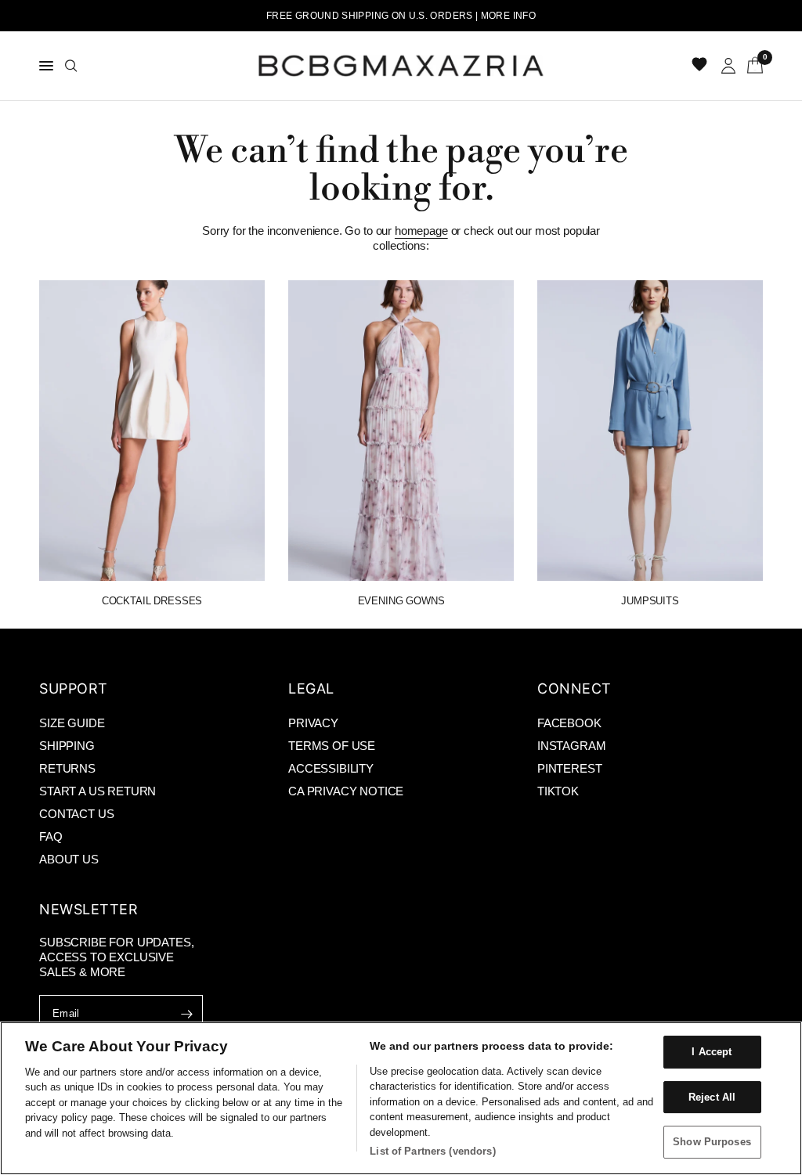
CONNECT (574, 688)
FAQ (51, 836)
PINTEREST (569, 768)
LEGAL (311, 688)
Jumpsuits (650, 601)
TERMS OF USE (331, 745)
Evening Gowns (401, 601)
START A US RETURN (97, 791)
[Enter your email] (187, 1014)
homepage (421, 230)
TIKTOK (558, 791)
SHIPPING (67, 745)
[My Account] (728, 65)
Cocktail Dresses (152, 601)
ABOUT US (69, 859)
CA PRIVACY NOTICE (345, 791)
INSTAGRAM (571, 745)
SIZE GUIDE (71, 723)
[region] (401, 1098)
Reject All (711, 1097)
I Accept (712, 1052)
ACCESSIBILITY (331, 768)
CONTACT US (76, 813)
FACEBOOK (569, 723)
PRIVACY (313, 723)
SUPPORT (73, 688)
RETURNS (67, 768)
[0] (752, 65)
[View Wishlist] (701, 65)
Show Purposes (712, 1142)
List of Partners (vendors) (432, 1151)
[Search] (71, 65)
